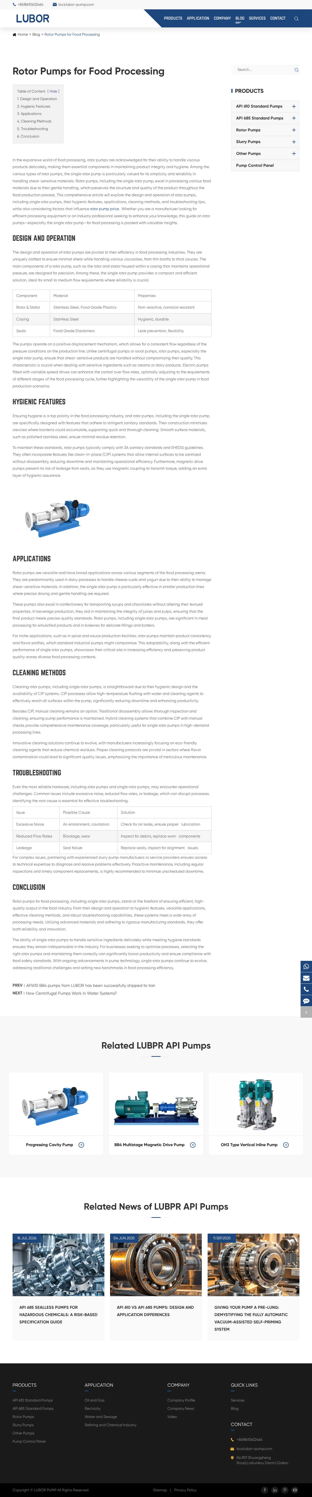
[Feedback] (306, 1000)
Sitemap (160, 1490)
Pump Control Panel (255, 165)
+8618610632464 (30, 4)
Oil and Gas (94, 1400)
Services (257, 18)
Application (198, 18)
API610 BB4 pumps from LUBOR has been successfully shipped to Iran (90, 985)
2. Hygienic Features (33, 106)
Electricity (92, 1408)
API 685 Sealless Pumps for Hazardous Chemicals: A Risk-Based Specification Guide (58, 1315)
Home (23, 34)
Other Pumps (248, 153)
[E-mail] (306, 977)
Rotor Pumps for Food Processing (72, 34)
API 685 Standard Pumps (259, 118)
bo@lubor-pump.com (76, 4)
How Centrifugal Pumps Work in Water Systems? (71, 993)
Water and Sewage (101, 1417)
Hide (53, 91)
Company (222, 18)
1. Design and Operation (37, 99)
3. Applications (29, 113)
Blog (239, 18)
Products (173, 18)
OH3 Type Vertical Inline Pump (249, 1144)
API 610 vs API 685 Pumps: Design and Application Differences (155, 1311)
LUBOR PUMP (45, 1490)
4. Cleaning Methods (34, 121)
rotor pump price (104, 209)
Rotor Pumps (248, 129)
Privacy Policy (185, 1490)
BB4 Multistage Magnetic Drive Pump (149, 1144)
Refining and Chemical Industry (110, 1425)
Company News (180, 1408)
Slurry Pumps (248, 141)
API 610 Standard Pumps (259, 106)
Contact (278, 18)
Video (172, 1417)
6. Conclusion (28, 136)
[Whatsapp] (306, 966)
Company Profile (181, 1400)
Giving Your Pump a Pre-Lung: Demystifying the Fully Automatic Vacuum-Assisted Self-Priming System (251, 1318)
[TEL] (306, 989)
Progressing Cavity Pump (49, 1144)
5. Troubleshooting (32, 129)
